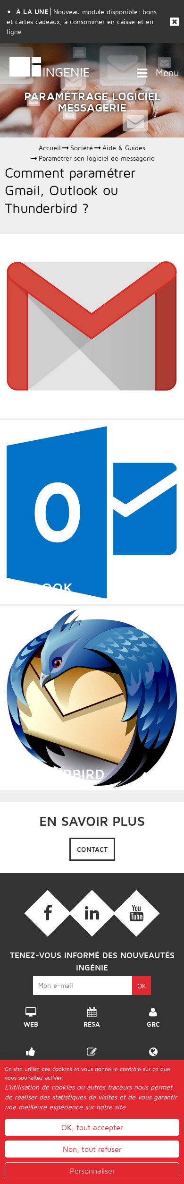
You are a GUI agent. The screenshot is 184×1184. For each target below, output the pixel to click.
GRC (153, 1021)
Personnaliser (92, 1171)
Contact (92, 849)
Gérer (92, 1061)
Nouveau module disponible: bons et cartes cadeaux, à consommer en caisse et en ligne (82, 21)
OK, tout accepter (92, 1127)
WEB (31, 1021)
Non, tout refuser (92, 1149)
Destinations (153, 1061)
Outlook (39, 588)
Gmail (26, 402)
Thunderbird (55, 774)
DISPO (31, 1061)
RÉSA (92, 1021)
